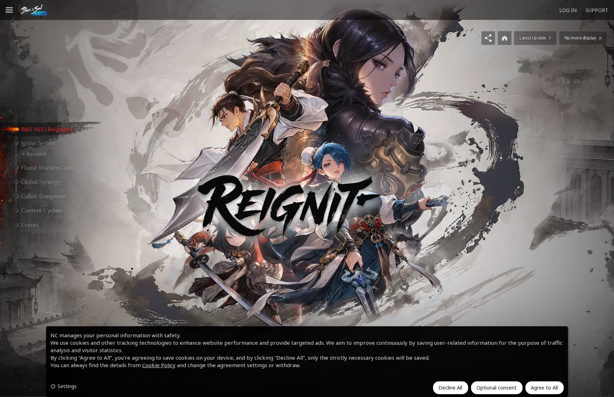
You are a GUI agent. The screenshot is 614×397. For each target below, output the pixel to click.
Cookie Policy (159, 365)
